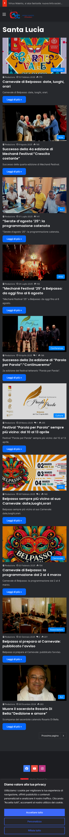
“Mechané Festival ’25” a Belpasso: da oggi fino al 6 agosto (32, 290)
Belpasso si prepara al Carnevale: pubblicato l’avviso (32, 643)
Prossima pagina (50, 735)
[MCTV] (21, 14)
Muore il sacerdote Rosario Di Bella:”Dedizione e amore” (27, 711)
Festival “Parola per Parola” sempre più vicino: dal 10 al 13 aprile (33, 429)
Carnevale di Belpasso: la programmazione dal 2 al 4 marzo (32, 572)
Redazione (10, 77)
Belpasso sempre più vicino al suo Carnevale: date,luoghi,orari (32, 501)
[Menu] (4, 15)
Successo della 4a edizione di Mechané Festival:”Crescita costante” (28, 154)
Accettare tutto (34, 812)
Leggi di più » (14, 99)
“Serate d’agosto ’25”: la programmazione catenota (26, 223)
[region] (34, 808)
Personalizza (34, 821)
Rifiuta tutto (34, 830)
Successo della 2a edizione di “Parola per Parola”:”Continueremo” (34, 362)
